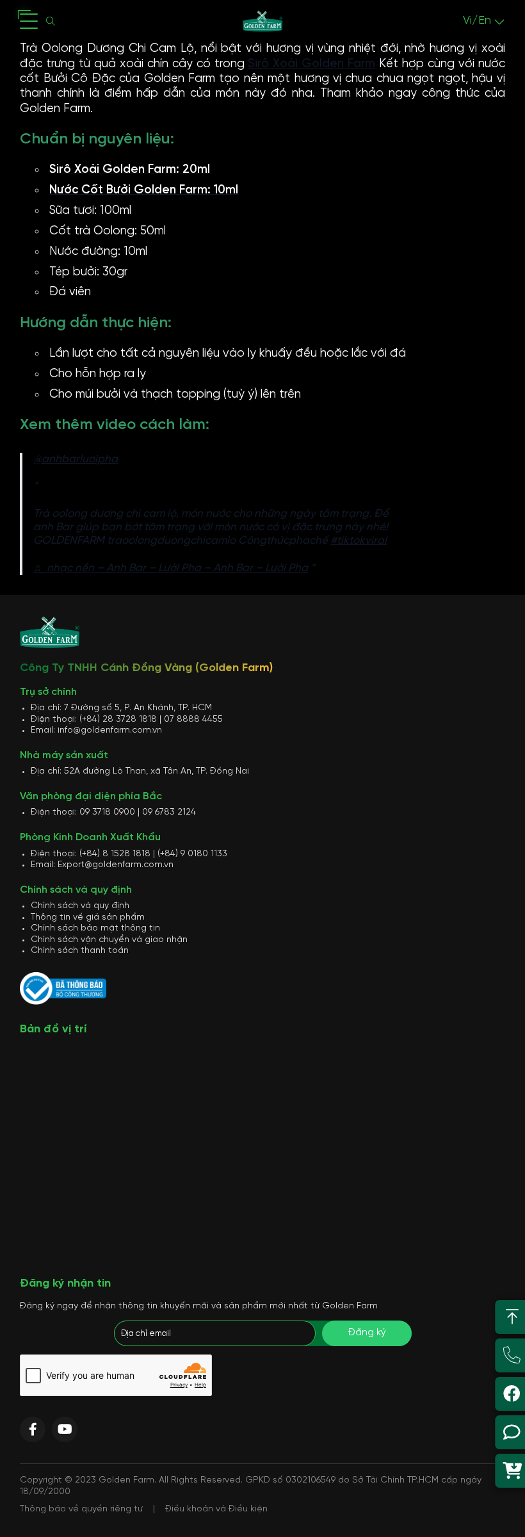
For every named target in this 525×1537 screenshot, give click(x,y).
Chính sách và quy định (80, 906)
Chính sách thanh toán (80, 951)
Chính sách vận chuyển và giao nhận (109, 940)
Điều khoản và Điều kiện (216, 1509)
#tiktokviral (358, 540)
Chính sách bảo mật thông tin (95, 928)
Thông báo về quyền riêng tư (81, 1509)
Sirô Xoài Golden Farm (311, 64)
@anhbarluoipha (75, 459)
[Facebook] (32, 1429)
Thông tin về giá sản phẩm (88, 917)
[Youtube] (64, 1429)
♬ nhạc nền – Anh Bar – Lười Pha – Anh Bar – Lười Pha (170, 568)
